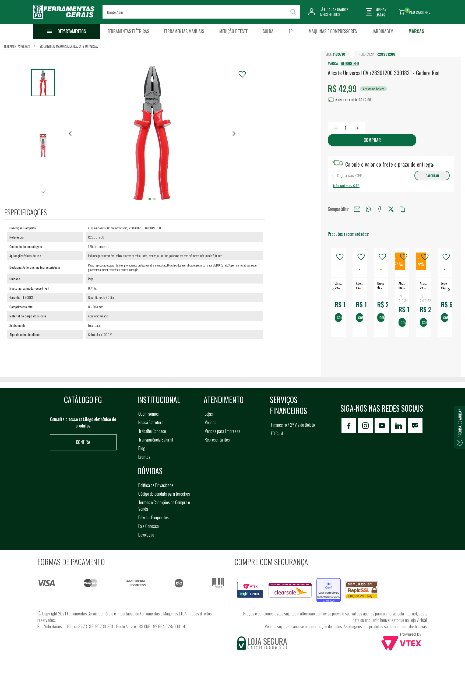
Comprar (372, 140)
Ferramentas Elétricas (128, 31)
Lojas (209, 414)
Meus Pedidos (330, 14)
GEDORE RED (350, 63)
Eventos (144, 457)
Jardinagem (382, 31)
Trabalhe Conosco (152, 431)
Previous (333, 290)
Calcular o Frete (371, 175)
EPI (291, 31)
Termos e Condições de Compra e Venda (164, 505)
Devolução (146, 534)
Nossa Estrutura (150, 422)
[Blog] (415, 425)
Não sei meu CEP (346, 186)
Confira (83, 442)
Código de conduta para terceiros (164, 494)
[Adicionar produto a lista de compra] (242, 74)
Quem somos (148, 414)
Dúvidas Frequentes (153, 517)
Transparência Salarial (155, 439)
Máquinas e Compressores (333, 31)
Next (449, 290)
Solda (268, 31)
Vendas (210, 422)
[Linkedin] (398, 425)
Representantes (217, 439)
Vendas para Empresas (222, 431)
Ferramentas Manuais (184, 31)
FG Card (277, 433)
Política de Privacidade (155, 485)
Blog (141, 448)
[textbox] (201, 12)
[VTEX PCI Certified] (250, 585)
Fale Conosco (148, 526)
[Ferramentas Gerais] (63, 19)
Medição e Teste (233, 31)
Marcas (416, 31)
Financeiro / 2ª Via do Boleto (293, 425)
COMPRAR (339, 318)
